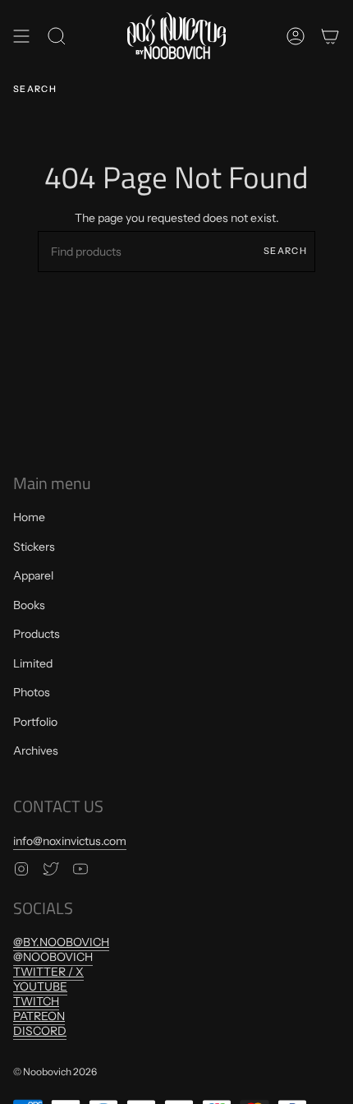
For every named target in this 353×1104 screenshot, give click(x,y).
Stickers (34, 546)
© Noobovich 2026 (55, 1071)
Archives (35, 750)
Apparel (33, 575)
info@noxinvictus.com (69, 841)
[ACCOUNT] (295, 36)
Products (36, 633)
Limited (33, 663)
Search (285, 250)
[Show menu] (21, 36)
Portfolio (35, 721)
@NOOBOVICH (53, 956)
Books (29, 605)
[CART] (330, 36)
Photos (31, 692)
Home (29, 517)
